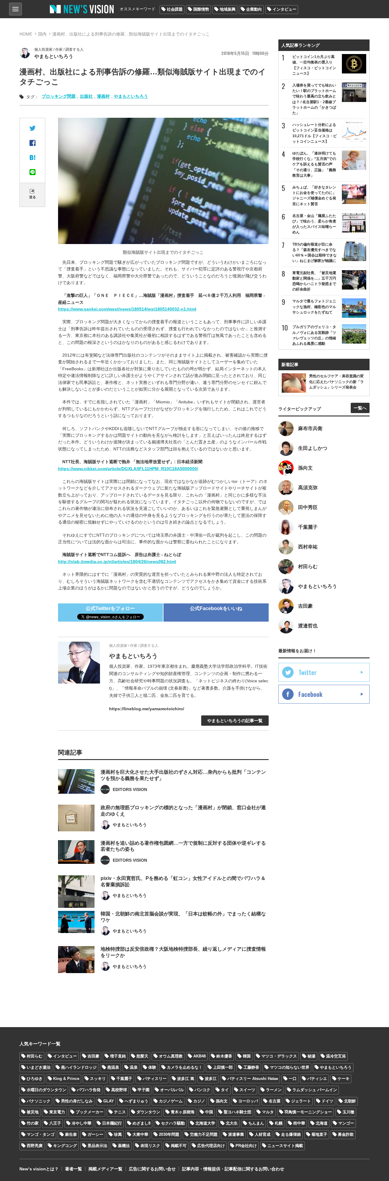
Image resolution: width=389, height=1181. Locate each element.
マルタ (268, 1112)
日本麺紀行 (112, 1123)
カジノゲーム (171, 1101)
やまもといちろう (131, 96)
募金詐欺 (346, 1134)
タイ (225, 1090)
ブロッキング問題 (59, 96)
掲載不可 (179, 1145)
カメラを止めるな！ (184, 1067)
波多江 (211, 1078)
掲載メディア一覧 (105, 1168)
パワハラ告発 (89, 1090)
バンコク (202, 1090)
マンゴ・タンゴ (40, 1134)
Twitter (307, 672)
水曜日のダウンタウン (46, 1090)
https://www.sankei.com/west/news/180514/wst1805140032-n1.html (127, 309)
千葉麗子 (124, 1078)
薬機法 (124, 1145)
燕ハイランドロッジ (79, 1067)
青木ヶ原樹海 (182, 1112)
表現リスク (150, 1145)
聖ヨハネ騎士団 (237, 1112)
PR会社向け (246, 1145)
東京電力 (57, 1112)
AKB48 (199, 1056)
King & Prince (66, 1078)
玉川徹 (348, 1112)
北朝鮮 (350, 1101)
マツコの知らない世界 (289, 1067)
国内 (42, 34)
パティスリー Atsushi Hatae (252, 1078)
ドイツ (327, 1101)
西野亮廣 (35, 1145)
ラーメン (274, 1090)
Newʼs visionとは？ (39, 1168)
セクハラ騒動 (173, 1123)
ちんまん (256, 1123)
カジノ (199, 1101)
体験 (152, 1067)
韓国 (247, 1056)
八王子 (55, 1123)
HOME (25, 34)
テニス (120, 1112)
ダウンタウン (148, 1112)
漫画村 (103, 96)
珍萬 (118, 1134)
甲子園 (144, 1090)
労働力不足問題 (204, 1134)
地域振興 (228, 9)
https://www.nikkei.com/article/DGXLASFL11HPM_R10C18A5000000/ (128, 468)
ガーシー (95, 1134)
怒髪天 (142, 1056)
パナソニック (38, 1101)
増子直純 (118, 1056)
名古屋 (275, 1101)
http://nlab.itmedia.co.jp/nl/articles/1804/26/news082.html (117, 561)
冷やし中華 (81, 1123)
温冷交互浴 (336, 1056)
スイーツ (247, 1090)
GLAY (108, 1101)
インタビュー (284, 9)
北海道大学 (205, 1123)
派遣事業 (236, 1134)
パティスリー (155, 1078)
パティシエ (317, 1078)
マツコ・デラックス (279, 1056)
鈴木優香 (224, 1056)
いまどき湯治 (38, 1067)
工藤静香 (251, 1067)
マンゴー (346, 1123)
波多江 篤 (185, 1078)
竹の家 (33, 1123)
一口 (293, 1078)
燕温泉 (113, 1067)
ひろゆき (35, 1078)
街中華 (299, 1123)
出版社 (86, 96)
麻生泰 (71, 1134)
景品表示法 (97, 1145)
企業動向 (254, 9)
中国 (209, 1112)
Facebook (310, 694)
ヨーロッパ (248, 1101)
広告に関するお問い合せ (152, 1168)
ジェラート (301, 1101)
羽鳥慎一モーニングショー (308, 1112)
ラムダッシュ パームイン (314, 1090)
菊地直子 (319, 1134)
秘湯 (311, 1056)
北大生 (232, 1123)
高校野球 (119, 1090)
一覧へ (360, 408)
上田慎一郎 (223, 1067)
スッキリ (98, 1078)
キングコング (65, 1145)
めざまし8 (141, 1123)
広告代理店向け (211, 1145)
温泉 (134, 1067)
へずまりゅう (136, 1101)
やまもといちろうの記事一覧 (235, 720)
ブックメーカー (89, 1112)
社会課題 (175, 9)
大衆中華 (140, 1134)
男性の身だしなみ (77, 1101)
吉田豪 (93, 1056)
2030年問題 (169, 1134)
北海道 (322, 1123)
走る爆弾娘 (291, 1134)
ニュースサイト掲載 (285, 1145)
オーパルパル (172, 1090)
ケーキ (343, 1078)
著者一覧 (73, 1168)
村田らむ (35, 1056)
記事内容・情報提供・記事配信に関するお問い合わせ (233, 1168)
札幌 (279, 1123)
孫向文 (222, 1101)
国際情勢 (201, 9)
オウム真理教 (171, 1056)
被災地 (33, 1112)
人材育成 (262, 1134)
